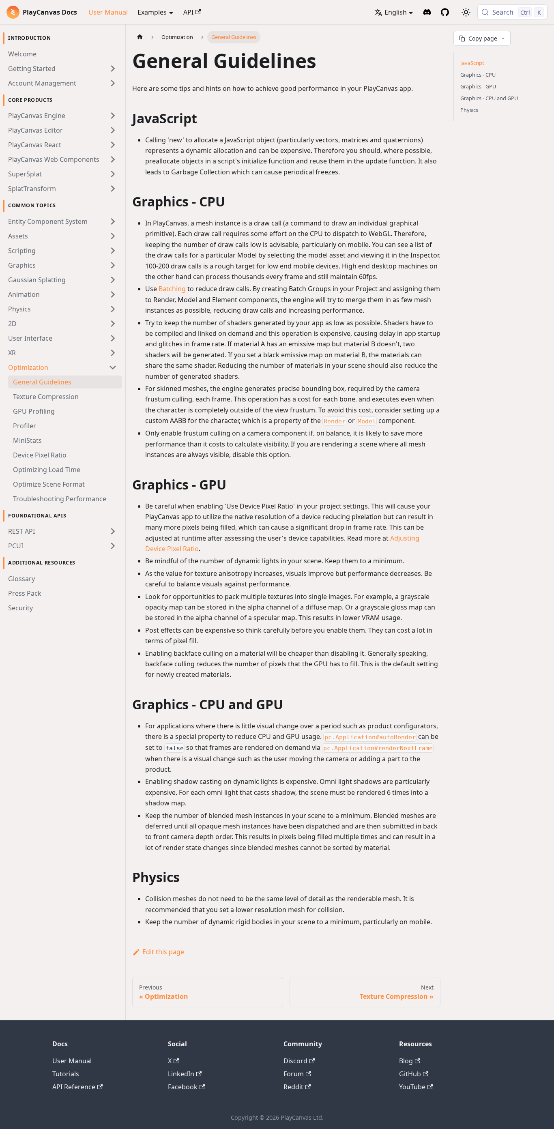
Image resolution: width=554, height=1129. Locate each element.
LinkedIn (181, 1073)
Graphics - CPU (478, 74)
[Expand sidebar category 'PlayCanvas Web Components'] (113, 159)
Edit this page (163, 951)
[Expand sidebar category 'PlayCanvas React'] (113, 144)
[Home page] (140, 37)
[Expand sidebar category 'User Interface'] (113, 338)
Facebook (183, 1086)
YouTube (412, 1086)
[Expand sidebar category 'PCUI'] (113, 545)
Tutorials (65, 1073)
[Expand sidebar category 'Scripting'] (113, 250)
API (188, 12)
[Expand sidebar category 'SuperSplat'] (113, 173)
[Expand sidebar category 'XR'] (113, 352)
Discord (295, 1060)
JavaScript (472, 63)
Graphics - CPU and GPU (489, 98)
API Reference (73, 1086)
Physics (469, 110)
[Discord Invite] (427, 12)
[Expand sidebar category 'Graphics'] (113, 265)
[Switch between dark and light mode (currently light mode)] (466, 12)
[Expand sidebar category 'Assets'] (113, 236)
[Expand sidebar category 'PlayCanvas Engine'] (113, 115)
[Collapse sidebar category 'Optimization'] (113, 367)
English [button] (395, 12)
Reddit (293, 1086)
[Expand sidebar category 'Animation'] (113, 294)
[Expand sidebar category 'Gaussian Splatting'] (113, 279)
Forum (293, 1073)
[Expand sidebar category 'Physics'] (113, 309)
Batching (172, 288)
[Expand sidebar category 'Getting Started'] (113, 68)
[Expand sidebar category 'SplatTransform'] (113, 188)
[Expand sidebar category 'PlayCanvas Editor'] (113, 130)
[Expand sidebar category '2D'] (113, 323)
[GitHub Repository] (444, 12)
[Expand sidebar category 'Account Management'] (113, 83)
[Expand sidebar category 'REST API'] (113, 531)
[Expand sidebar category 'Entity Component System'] (113, 221)
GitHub (410, 1073)
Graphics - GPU (478, 86)
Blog (406, 1060)
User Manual (108, 12)
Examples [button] (152, 12)
